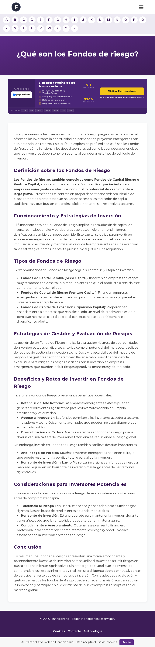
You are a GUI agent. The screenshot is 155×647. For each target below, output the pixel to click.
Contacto (74, 631)
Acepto (126, 642)
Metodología (93, 631)
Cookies (59, 631)
